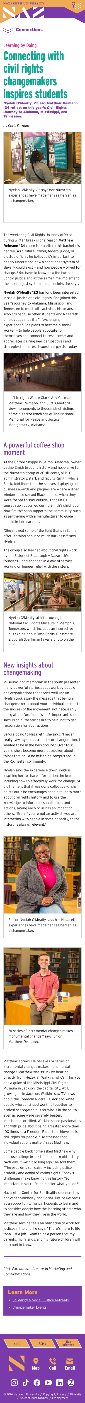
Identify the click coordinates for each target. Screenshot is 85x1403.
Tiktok (25, 1382)
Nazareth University (23, 10)
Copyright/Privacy (54, 1394)
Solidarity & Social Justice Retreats (40, 1300)
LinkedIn (59, 1382)
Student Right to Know (34, 1398)
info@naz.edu (70, 1363)
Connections (29, 29)
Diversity (76, 1394)
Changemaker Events (29, 1307)
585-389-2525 (53, 1363)
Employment (60, 1398)
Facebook (37, 1382)
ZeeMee (71, 1382)
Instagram (14, 1382)
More (77, 5)
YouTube (48, 1382)
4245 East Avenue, (36, 1363)
